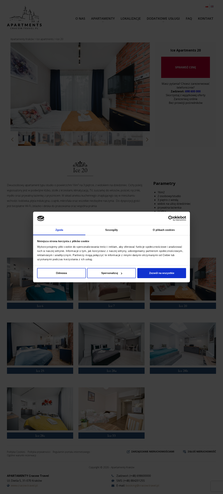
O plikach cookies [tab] (164, 229)
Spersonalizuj (109, 273)
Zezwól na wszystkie (161, 273)
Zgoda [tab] (59, 229)
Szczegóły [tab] (111, 229)
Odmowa (61, 273)
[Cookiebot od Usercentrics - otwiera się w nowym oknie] (171, 218)
